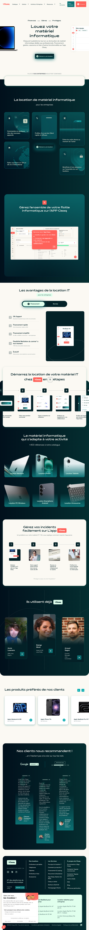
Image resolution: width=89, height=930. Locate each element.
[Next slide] (83, 690)
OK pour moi (32, 921)
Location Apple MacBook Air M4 (43, 911)
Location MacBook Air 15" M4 (43, 914)
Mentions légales (56, 925)
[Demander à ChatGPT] (8, 872)
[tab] (33, 304)
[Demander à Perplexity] (16, 872)
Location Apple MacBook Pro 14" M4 (44, 907)
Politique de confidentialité (70, 925)
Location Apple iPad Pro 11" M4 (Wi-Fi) (66, 907)
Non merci (8, 921)
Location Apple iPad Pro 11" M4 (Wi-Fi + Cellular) (66, 912)
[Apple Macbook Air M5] (20, 710)
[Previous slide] (78, 690)
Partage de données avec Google (13, 912)
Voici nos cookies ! (9, 914)
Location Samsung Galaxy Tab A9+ (66, 917)
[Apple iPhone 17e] (53, 710)
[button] (4, 927)
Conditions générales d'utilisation (40, 925)
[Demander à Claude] (12, 872)
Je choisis (20, 921)
